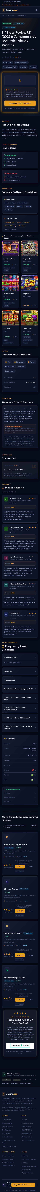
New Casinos (6, 1130)
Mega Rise (27, 294)
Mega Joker (27, 259)
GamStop (7, 793)
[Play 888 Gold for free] (10, 318)
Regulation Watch (8, 1159)
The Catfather (9, 259)
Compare (20, 871)
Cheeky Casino (11, 889)
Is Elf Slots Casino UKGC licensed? (20, 718)
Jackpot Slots (27, 1126)
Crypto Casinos (7, 1126)
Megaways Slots (27, 1133)
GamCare (7, 801)
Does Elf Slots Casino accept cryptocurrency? (20, 708)
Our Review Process (29, 1159)
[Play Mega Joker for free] (29, 248)
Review (31, 866)
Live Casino (6, 1133)
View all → (33, 826)
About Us (25, 1156)
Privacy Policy (26, 1169)
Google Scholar (7, 1162)
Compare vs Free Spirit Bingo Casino (15, 826)
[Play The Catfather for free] (10, 248)
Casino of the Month (9, 1146)
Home (3, 16)
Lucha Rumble (9, 294)
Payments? (20, 671)
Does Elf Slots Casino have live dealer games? (20, 727)
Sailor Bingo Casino (13, 933)
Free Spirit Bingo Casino (15, 844)
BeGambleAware (9, 797)
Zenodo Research (8, 1165)
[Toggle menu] (36, 10)
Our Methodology (8, 1156)
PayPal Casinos (7, 1137)
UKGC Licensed (7, 1123)
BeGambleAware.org (29, 108)
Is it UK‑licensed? (20, 657)
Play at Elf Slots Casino (19, 103)
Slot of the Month (28, 1140)
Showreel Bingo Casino (14, 977)
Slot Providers (27, 1137)
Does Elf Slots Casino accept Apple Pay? (20, 698)
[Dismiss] (37, 1185)
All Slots (24, 1120)
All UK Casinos (7, 1120)
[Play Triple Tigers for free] (29, 318)
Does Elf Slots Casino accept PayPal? (20, 689)
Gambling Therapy (25, 1083)
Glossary (25, 1163)
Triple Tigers (27, 328)
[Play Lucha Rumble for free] (10, 283)
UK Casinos (11, 16)
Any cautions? (20, 680)
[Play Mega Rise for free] (29, 283)
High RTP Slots (27, 1130)
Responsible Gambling (29, 1166)
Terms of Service (27, 1173)
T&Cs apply (28, 860)
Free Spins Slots (27, 1123)
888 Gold (7, 328)
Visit (18, 866)
